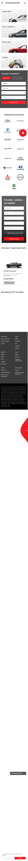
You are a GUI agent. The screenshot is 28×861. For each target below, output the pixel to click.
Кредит (17, 370)
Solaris (2, 356)
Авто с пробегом (5, 339)
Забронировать (9, 282)
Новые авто (4, 336)
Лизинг (3, 343)
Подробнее (8, 858)
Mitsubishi (3, 364)
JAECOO (3, 352)
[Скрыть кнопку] (27, 129)
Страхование (18, 367)
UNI (16, 343)
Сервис (3, 367)
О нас (16, 352)
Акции (16, 354)
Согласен (20, 858)
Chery (16, 336)
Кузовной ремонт (5, 372)
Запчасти (3, 370)
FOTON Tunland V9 (9, 271)
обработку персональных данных (15, 233)
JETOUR (17, 346)
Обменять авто (5, 341)
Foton (2, 359)
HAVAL (16, 339)
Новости (17, 356)
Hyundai (3, 361)
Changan (17, 341)
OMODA (17, 348)
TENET (2, 354)
